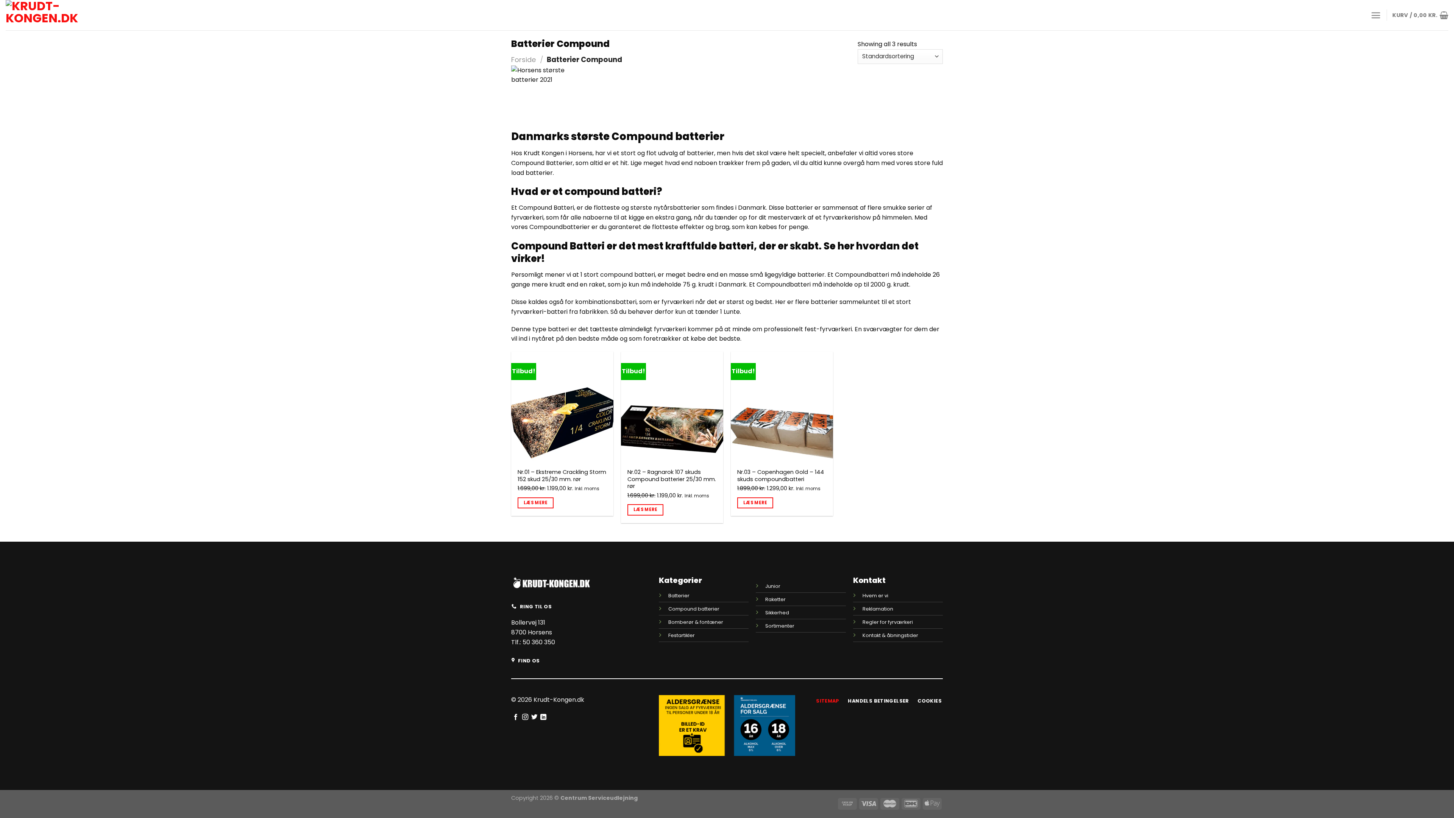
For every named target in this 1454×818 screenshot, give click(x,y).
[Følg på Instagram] (525, 717)
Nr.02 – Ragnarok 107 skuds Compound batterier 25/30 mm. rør (671, 479)
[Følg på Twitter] (534, 717)
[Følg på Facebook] (516, 717)
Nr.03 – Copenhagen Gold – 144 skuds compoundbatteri (780, 476)
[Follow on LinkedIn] (543, 717)
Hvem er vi (875, 595)
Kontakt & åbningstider (890, 635)
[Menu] (1376, 15)
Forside (523, 59)
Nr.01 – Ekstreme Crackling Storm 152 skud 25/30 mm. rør (562, 476)
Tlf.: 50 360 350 (533, 642)
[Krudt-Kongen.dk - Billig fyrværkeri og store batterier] (59, 15)
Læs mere (536, 503)
